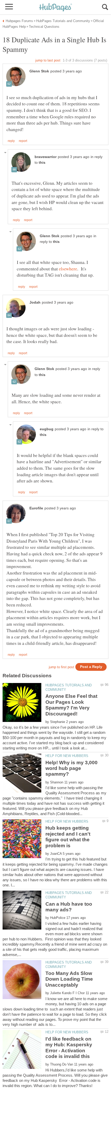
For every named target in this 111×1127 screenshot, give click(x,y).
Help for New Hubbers (66, 756)
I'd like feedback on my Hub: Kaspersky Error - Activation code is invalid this (68, 1047)
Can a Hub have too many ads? (68, 906)
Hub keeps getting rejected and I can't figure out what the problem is (67, 836)
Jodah (35, 302)
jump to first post (61, 667)
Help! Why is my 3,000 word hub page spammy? (71, 768)
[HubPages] (55, 7)
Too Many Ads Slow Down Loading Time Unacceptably (69, 979)
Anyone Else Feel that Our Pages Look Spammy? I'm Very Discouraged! (71, 704)
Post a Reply (91, 667)
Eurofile (36, 508)
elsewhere (68, 268)
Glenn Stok (39, 71)
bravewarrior (46, 157)
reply (11, 140)
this (42, 163)
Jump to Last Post (47, 60)
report (23, 140)
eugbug (46, 429)
